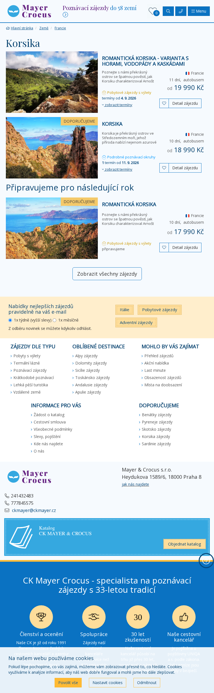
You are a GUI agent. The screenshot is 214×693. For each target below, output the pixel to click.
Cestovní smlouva (50, 422)
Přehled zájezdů (159, 355)
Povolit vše (68, 682)
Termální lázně (26, 363)
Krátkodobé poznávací (33, 377)
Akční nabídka (156, 363)
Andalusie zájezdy (91, 384)
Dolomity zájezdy (91, 363)
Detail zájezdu (185, 103)
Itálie (124, 309)
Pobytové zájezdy (159, 309)
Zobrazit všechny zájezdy (107, 273)
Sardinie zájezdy (156, 443)
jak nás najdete (135, 484)
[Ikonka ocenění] (41, 618)
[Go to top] (206, 560)
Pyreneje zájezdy (157, 422)
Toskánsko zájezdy (92, 377)
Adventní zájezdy (136, 322)
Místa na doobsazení (163, 384)
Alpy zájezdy (86, 355)
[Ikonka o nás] (184, 618)
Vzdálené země (27, 392)
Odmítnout (147, 682)
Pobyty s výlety (26, 355)
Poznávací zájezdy (30, 370)
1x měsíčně (68, 320)
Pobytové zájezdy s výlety (128, 92)
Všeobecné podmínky (53, 429)
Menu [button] (200, 11)
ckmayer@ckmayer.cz (33, 510)
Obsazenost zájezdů (162, 377)
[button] (29, 10)
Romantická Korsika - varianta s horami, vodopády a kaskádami (145, 61)
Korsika (112, 123)
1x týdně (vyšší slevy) (33, 320)
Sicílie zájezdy (87, 370)
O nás (39, 451)
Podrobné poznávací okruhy (130, 156)
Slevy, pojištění (47, 436)
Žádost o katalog (49, 414)
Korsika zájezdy (156, 436)
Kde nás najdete (48, 443)
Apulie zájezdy (88, 392)
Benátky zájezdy (156, 414)
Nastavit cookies (108, 682)
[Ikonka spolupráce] (94, 618)
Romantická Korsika (129, 204)
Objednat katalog (184, 544)
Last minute (155, 370)
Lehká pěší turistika (30, 384)
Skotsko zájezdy (156, 429)
